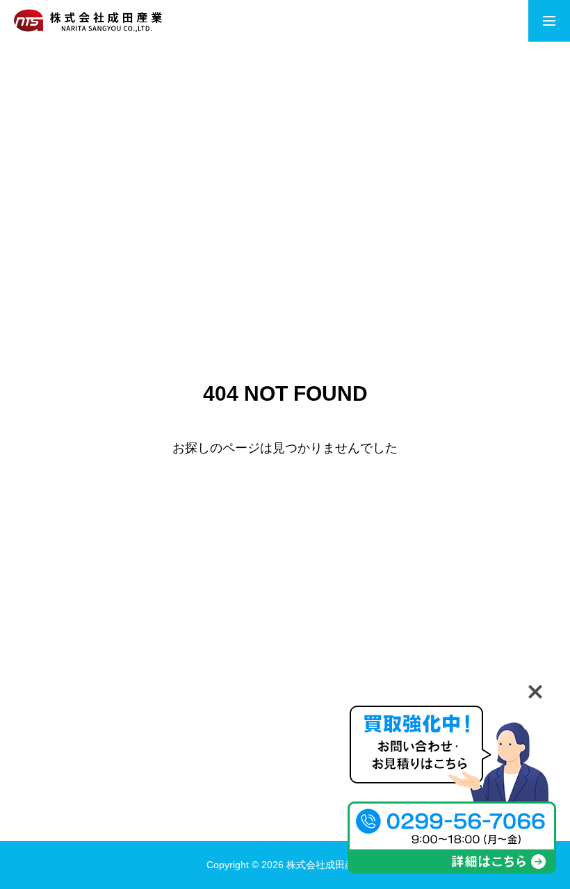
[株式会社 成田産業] (88, 21)
